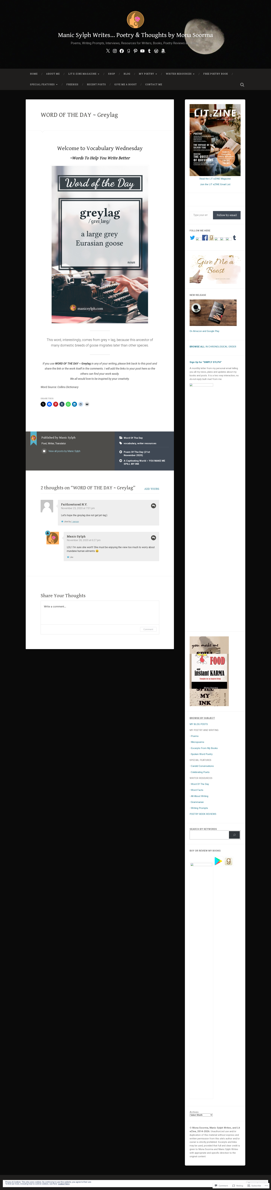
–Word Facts (196, 790)
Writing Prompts (199, 808)
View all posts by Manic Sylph (64, 451)
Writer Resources (179, 73)
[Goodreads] (128, 50)
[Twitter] (107, 50)
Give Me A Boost (125, 84)
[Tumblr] (149, 50)
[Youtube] (142, 50)
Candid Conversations (202, 766)
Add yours (151, 488)
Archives (194, 1112)
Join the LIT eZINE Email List (215, 184)
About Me (53, 73)
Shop (111, 73)
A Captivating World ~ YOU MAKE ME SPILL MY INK (144, 462)
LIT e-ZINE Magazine (82, 73)
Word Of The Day (133, 437)
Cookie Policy (64, 1184)
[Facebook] (121, 50)
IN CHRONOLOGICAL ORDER (213, 346)
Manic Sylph (76, 536)
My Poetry (146, 73)
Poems (195, 736)
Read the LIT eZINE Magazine (215, 178)
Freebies (72, 84)
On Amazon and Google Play (204, 331)
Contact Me (153, 84)
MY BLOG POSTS (199, 724)
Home (34, 73)
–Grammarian (197, 802)
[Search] (234, 835)
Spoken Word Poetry (202, 754)
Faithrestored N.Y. (74, 504)
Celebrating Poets (200, 772)
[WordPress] (156, 50)
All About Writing (199, 796)
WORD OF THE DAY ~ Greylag (79, 115)
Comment (148, 629)
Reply (153, 505)
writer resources (146, 443)
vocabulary (130, 443)
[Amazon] (163, 50)
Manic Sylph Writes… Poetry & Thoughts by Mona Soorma (135, 35)
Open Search (242, 84)
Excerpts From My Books (204, 748)
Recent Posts (96, 84)
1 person (75, 522)
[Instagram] (114, 50)
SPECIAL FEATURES (42, 84)
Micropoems (197, 742)
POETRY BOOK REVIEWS (203, 814)
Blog (127, 73)
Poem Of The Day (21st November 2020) (137, 454)
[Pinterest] (135, 50)
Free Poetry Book (215, 73)
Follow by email (227, 215)
